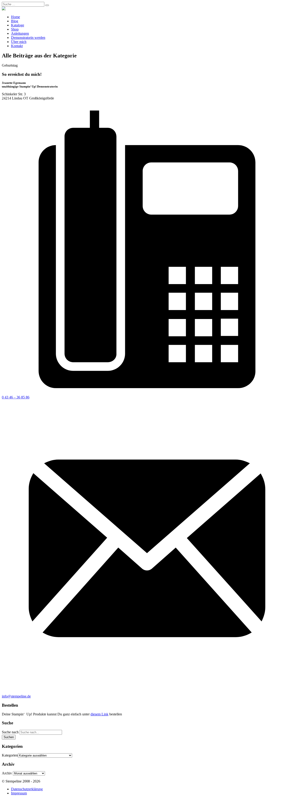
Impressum (19, 793)
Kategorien (10, 755)
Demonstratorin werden (28, 38)
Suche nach (10, 732)
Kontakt (17, 46)
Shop (15, 29)
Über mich (18, 42)
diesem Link (99, 714)
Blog (14, 21)
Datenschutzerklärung (27, 789)
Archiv (7, 773)
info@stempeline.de (16, 696)
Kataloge (17, 25)
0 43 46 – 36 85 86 (15, 397)
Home (15, 17)
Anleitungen (20, 33)
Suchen (9, 737)
